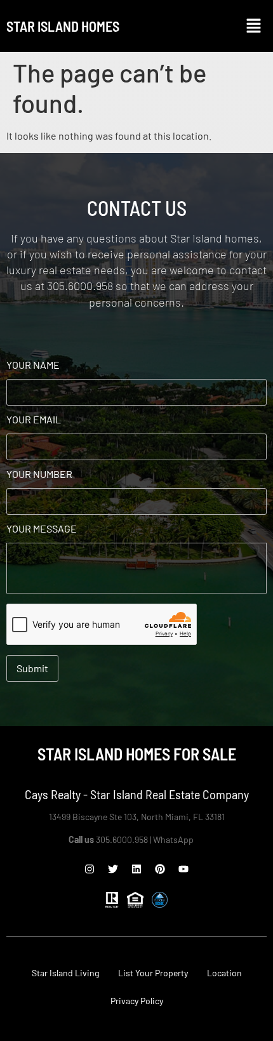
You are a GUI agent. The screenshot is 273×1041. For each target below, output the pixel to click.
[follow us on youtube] (183, 869)
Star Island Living (65, 972)
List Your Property (153, 972)
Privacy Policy (136, 1000)
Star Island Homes (62, 26)
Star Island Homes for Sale (136, 754)
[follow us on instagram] (89, 869)
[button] (254, 26)
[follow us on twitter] (113, 869)
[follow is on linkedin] (136, 869)
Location (224, 972)
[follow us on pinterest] (160, 869)
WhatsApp (174, 839)
